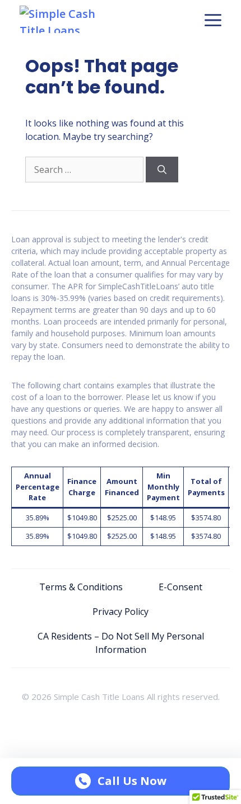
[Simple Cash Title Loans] (68, 19)
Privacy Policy (120, 611)
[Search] (162, 169)
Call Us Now (132, 780)
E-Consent (180, 587)
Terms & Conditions (81, 587)
